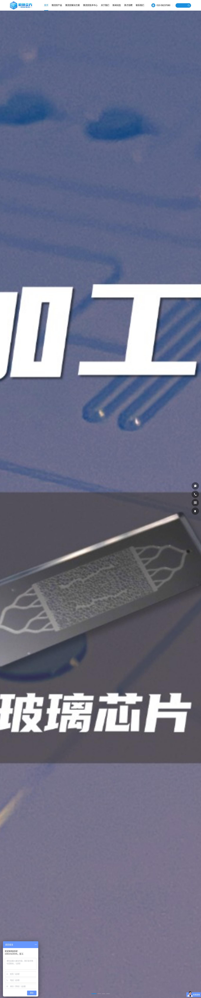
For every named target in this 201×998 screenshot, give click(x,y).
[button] (93, 993)
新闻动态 (117, 5)
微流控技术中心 (90, 5)
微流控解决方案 (72, 5)
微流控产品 (57, 5)
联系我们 (140, 5)
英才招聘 (128, 5)
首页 (46, 5)
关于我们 (105, 5)
